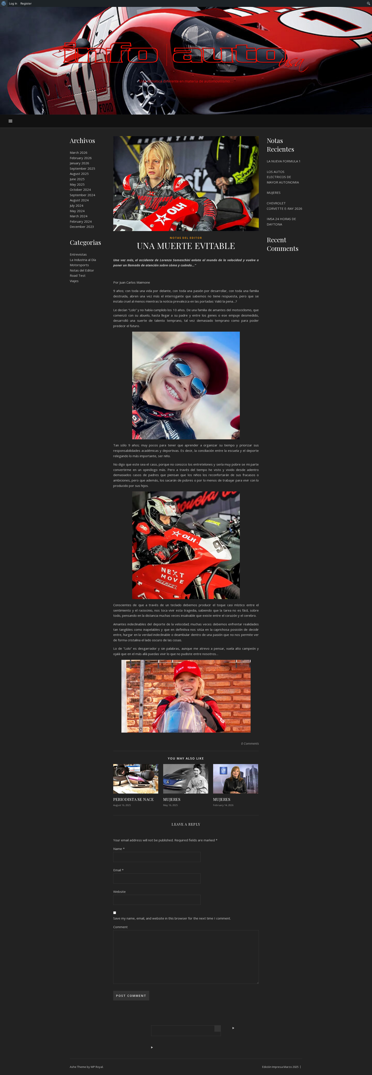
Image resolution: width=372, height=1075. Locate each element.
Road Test (77, 275)
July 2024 (76, 205)
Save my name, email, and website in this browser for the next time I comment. (172, 918)
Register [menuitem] (26, 3)
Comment (120, 927)
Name (119, 849)
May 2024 (77, 211)
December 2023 (82, 226)
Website (119, 891)
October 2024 (80, 189)
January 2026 (79, 163)
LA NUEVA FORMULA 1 (284, 161)
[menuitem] (4, 3)
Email (118, 870)
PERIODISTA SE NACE (133, 799)
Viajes (74, 281)
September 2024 (82, 195)
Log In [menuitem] (13, 3)
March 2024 (78, 216)
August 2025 (79, 173)
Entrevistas (78, 254)
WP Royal (97, 1067)
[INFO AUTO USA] (186, 57)
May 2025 (77, 184)
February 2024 (81, 221)
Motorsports (79, 265)
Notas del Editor (82, 270)
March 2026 (78, 152)
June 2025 (77, 179)
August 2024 (79, 200)
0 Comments (250, 743)
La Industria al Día (83, 260)
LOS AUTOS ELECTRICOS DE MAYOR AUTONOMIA (283, 176)
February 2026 (81, 158)
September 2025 (82, 168)
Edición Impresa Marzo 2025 (280, 1067)
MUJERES (172, 799)
